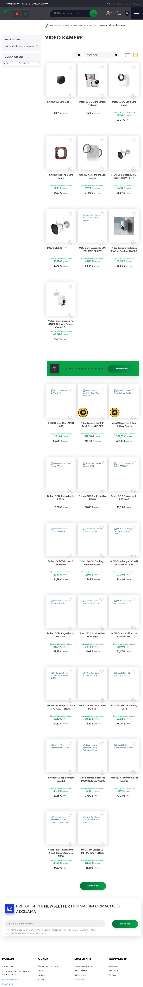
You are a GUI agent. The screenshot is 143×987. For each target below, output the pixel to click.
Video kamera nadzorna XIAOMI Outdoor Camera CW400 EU (60, 350)
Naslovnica (55, 25)
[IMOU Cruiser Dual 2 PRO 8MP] (60, 430)
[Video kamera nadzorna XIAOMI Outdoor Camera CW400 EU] (60, 321)
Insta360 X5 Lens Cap (60, 106)
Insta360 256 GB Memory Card (124, 768)
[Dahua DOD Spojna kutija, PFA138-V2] (60, 662)
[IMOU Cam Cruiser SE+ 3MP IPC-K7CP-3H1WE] (92, 901)
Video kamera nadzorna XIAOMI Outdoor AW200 (92, 850)
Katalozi (117, 4)
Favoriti (112, 13)
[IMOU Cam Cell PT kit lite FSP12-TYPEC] (124, 662)
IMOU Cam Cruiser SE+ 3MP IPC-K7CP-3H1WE (92, 928)
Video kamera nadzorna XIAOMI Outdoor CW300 (124, 270)
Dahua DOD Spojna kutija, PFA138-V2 (60, 689)
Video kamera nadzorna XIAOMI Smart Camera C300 (61, 929)
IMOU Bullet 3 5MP (58, 266)
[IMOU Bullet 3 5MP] (60, 242)
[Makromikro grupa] (6, 13)
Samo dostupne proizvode (19, 46)
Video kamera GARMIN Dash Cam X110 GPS (92, 457)
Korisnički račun (126, 13)
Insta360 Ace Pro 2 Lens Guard (61, 188)
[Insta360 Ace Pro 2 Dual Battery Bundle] (124, 430)
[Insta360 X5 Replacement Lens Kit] (60, 822)
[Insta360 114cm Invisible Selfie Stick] (92, 662)
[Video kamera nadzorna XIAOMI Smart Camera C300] (60, 901)
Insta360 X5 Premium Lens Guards (124, 848)
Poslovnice (106, 4)
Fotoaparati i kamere (100, 25)
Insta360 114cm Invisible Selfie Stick (92, 689)
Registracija (122, 396)
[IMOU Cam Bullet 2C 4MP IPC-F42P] (92, 742)
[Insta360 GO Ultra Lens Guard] (124, 82)
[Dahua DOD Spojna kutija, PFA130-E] (124, 510)
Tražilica (93, 13)
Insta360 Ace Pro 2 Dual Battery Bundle (124, 457)
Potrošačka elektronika (76, 25)
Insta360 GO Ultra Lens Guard (124, 108)
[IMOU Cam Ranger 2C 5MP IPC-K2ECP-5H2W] (60, 742)
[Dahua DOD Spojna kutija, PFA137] (92, 510)
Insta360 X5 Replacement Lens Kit (61, 848)
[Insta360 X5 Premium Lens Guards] (124, 822)
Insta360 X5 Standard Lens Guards (92, 188)
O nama (136, 4)
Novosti (126, 4)
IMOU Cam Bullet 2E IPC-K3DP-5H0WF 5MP (124, 188)
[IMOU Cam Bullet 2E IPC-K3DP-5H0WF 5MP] (124, 162)
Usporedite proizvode (106, 13)
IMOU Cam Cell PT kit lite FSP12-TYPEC (124, 689)
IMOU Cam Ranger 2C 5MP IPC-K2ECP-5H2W (60, 768)
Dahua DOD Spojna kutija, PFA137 (92, 536)
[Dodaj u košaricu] (69, 126)
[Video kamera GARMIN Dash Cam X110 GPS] (92, 430)
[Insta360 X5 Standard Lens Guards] (92, 162)
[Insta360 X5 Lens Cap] (60, 82)
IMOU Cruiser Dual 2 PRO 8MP (61, 457)
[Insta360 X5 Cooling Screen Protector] (92, 583)
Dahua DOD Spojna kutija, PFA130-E (124, 536)
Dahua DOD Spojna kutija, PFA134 (60, 536)
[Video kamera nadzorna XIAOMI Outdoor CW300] (124, 242)
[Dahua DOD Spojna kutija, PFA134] (60, 510)
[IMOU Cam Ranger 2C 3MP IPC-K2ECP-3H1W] (124, 583)
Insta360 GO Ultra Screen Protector (92, 108)
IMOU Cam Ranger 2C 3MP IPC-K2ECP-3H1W (124, 609)
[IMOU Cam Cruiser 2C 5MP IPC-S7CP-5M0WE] (92, 242)
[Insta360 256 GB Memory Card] (124, 742)
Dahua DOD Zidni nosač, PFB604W (60, 609)
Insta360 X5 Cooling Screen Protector (92, 609)
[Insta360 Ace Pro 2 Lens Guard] (60, 162)
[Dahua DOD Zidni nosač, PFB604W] (60, 583)
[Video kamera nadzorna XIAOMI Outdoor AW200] (92, 822)
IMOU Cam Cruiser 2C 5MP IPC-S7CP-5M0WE (92, 268)
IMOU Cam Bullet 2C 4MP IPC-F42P (92, 768)
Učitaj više (93, 965)
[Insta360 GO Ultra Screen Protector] (92, 82)
